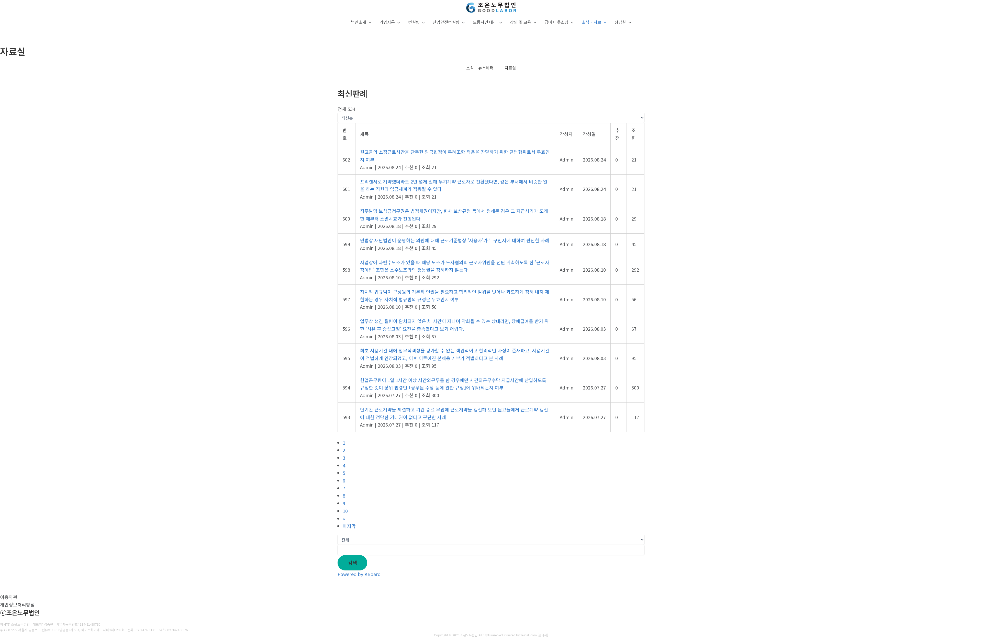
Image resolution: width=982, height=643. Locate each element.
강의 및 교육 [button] (520, 22)
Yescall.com (528, 635)
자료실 (510, 68)
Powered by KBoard (359, 574)
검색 (352, 562)
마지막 (349, 526)
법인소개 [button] (358, 22)
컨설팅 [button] (414, 22)
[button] (368, 22)
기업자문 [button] (387, 22)
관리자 (543, 635)
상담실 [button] (620, 22)
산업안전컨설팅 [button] (446, 22)
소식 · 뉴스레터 (480, 68)
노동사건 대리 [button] (485, 22)
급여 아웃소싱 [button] (556, 22)
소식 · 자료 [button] (591, 22)
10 (345, 511)
